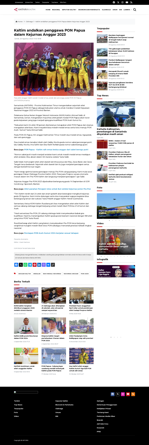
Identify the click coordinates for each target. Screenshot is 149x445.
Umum (115, 10)
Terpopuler (45, 2)
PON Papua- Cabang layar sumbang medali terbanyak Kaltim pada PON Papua (53, 368)
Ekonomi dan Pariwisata (89, 10)
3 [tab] (116, 220)
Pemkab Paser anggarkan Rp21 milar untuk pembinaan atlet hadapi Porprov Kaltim (81, 308)
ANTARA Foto (102, 424)
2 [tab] (113, 220)
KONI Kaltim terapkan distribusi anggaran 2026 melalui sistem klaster (24, 308)
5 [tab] (122, 220)
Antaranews (19, 2)
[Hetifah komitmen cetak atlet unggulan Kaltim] (26, 356)
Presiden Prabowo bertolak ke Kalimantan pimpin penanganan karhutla (121, 165)
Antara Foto (29, 2)
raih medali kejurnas (52, 273)
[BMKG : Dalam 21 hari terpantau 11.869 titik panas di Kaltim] (102, 144)
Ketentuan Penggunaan (107, 405)
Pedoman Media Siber (106, 416)
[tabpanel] (116, 206)
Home (48, 10)
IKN (120, 10)
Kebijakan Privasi (104, 409)
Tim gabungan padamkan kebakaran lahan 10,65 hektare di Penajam (121, 51)
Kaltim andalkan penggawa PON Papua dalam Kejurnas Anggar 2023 (62, 22)
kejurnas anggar (71, 273)
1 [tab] (109, 220)
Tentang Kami (103, 412)
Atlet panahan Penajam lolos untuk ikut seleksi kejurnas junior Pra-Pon (57, 189)
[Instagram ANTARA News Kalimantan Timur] (122, 2)
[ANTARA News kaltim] (25, 9)
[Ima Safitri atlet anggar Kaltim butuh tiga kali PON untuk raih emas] (81, 356)
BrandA (100, 420)
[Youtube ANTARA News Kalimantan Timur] (127, 2)
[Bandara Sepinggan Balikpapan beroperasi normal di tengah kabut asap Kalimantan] (102, 38)
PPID (99, 432)
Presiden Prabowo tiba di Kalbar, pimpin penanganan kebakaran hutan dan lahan (120, 154)
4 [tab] (119, 220)
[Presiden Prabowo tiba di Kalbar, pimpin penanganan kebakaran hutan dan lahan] (102, 155)
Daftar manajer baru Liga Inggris (113, 328)
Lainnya (127, 10)
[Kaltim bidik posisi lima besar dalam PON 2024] (26, 325)
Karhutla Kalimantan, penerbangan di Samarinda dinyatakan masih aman (112, 131)
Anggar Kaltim (24, 273)
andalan (36, 273)
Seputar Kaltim (69, 10)
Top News (54, 2)
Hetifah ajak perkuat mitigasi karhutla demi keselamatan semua (121, 177)
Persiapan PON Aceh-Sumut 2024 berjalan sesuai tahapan (51, 233)
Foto (99, 187)
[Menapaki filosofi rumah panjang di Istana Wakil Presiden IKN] (102, 74)
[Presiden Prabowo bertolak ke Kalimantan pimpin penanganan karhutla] (102, 166)
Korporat (100, 428)
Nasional (56, 10)
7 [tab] (121, 256)
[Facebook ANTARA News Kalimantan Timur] (114, 2)
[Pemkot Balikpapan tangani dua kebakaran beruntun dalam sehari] (102, 63)
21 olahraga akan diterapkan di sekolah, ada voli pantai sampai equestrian (53, 308)
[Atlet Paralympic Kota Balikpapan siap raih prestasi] (81, 325)
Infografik (102, 259)
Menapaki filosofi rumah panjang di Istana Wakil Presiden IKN (119, 73)
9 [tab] (127, 256)
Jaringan (100, 401)
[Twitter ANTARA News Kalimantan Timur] (118, 2)
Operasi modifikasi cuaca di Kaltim (114, 211)
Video (100, 223)
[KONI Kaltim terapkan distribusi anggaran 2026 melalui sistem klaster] (26, 295)
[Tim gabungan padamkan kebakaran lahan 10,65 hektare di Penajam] (102, 52)
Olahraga (106, 10)
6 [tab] (117, 256)
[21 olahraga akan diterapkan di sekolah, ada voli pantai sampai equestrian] (54, 295)
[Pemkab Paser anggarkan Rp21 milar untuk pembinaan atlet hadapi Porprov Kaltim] (81, 295)
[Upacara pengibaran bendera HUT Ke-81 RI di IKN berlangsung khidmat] (102, 86)
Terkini (37, 2)
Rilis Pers (63, 2)
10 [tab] (131, 256)
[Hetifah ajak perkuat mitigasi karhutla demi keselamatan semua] (102, 178)
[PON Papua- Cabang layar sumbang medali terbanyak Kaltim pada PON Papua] (54, 356)
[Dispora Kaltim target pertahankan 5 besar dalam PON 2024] (54, 325)
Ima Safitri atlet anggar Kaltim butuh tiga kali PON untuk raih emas (80, 368)
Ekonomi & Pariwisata (64, 405)
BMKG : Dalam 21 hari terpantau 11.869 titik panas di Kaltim (121, 143)
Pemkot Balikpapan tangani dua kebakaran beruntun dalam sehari (120, 62)
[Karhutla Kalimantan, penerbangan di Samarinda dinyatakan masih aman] (116, 114)
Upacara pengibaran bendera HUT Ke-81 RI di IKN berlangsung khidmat (121, 85)
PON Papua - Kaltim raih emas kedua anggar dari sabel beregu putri (56, 150)
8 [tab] (124, 256)
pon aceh (85, 273)
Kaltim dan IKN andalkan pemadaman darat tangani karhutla (113, 246)
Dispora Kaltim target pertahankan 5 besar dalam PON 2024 (53, 338)
